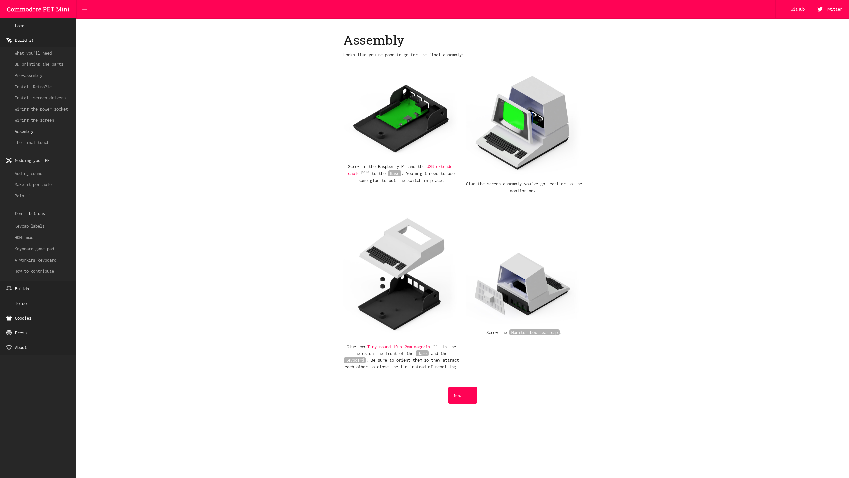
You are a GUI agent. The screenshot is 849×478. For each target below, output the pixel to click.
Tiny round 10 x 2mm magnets (398, 346)
